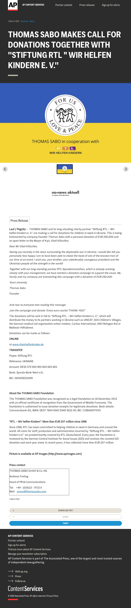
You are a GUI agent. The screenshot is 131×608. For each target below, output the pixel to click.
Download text (65, 510)
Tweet (66, 523)
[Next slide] (125, 169)
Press (18, 576)
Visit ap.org (21, 571)
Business (24, 21)
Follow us (20, 581)
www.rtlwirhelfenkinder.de (28, 344)
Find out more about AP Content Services (29, 549)
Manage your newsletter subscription (27, 554)
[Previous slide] (5, 169)
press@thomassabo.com (31, 491)
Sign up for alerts (111, 5)
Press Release (19, 220)
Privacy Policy (52, 595)
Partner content (63, 5)
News (32, 21)
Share (65, 516)
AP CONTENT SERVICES (20, 536)
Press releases (87, 5)
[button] (65, 169)
